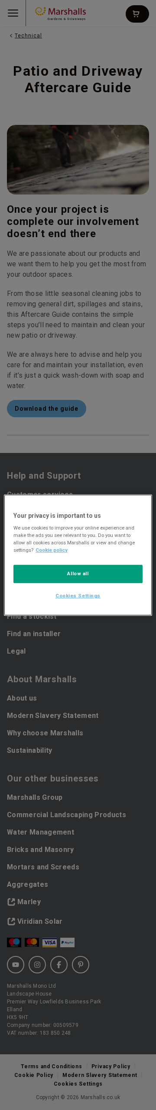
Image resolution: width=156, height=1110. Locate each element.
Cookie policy (52, 550)
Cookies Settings (78, 596)
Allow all (77, 574)
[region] (78, 555)
